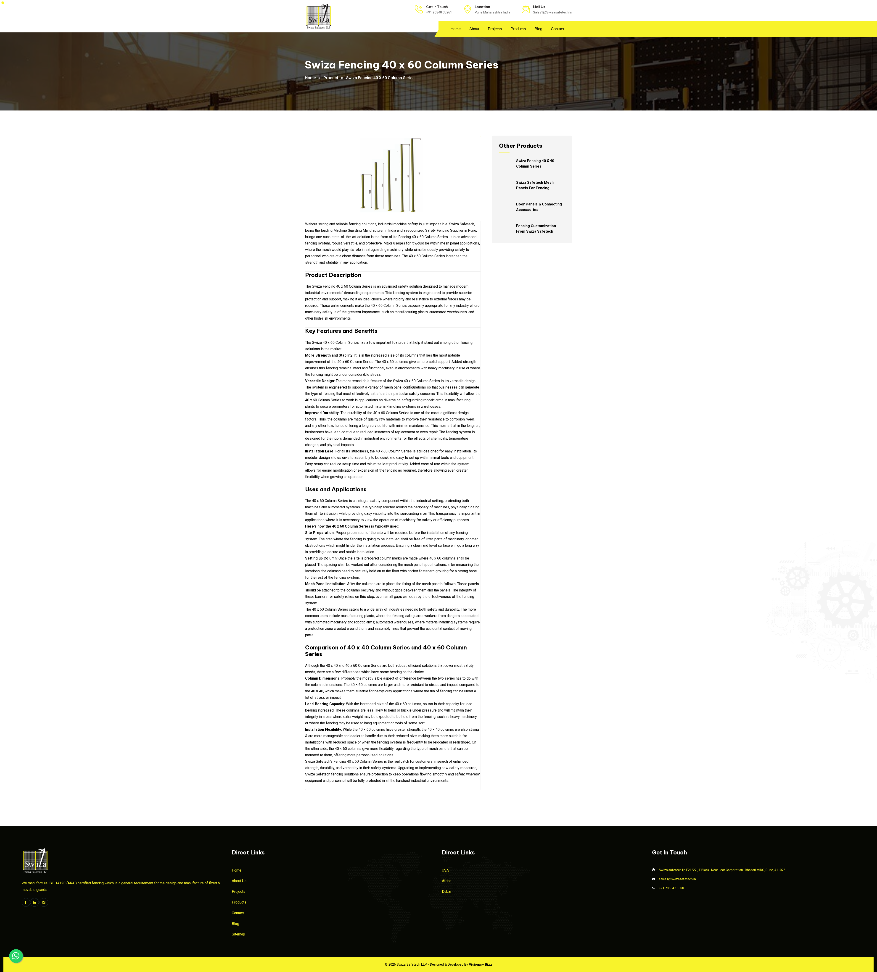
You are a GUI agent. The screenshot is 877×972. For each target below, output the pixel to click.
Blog (538, 29)
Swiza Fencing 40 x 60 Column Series (380, 77)
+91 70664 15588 (671, 888)
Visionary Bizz (480, 964)
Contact (557, 29)
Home (456, 29)
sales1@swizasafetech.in (677, 879)
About (474, 29)
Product (330, 77)
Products (518, 29)
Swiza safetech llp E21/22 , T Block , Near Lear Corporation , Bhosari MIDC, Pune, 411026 (722, 870)
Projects (495, 29)
